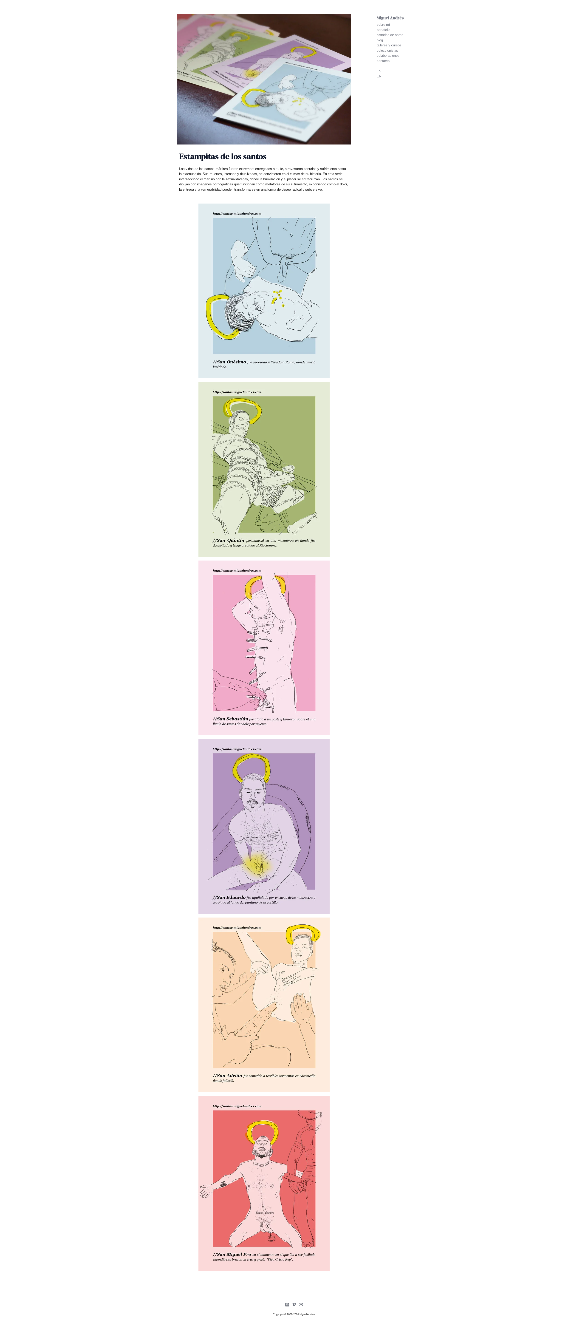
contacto (383, 61)
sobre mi (383, 24)
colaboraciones (388, 55)
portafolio (383, 30)
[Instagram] (287, 1305)
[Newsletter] (301, 1305)
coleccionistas (387, 50)
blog (380, 40)
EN (379, 76)
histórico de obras (390, 35)
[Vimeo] (294, 1305)
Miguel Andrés (390, 18)
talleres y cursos (389, 45)
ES (379, 71)
